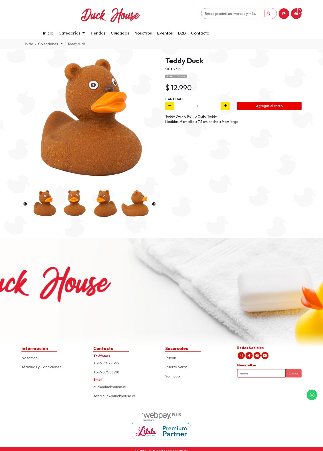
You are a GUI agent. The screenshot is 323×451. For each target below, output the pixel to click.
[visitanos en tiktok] (249, 355)
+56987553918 (106, 372)
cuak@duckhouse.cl (109, 386)
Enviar (294, 373)
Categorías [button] (69, 33)
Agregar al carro (269, 105)
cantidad (174, 99)
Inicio (48, 33)
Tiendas (97, 33)
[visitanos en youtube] (264, 355)
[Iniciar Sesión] (284, 13)
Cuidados (120, 33)
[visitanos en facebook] (257, 355)
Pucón (170, 357)
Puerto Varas (176, 366)
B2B (182, 33)
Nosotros (143, 33)
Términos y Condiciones (41, 366)
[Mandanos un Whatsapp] (312, 395)
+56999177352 (106, 363)
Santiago (172, 376)
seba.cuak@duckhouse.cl (114, 395)
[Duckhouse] (110, 13)
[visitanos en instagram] (241, 355)
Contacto (200, 33)
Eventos (165, 33)
